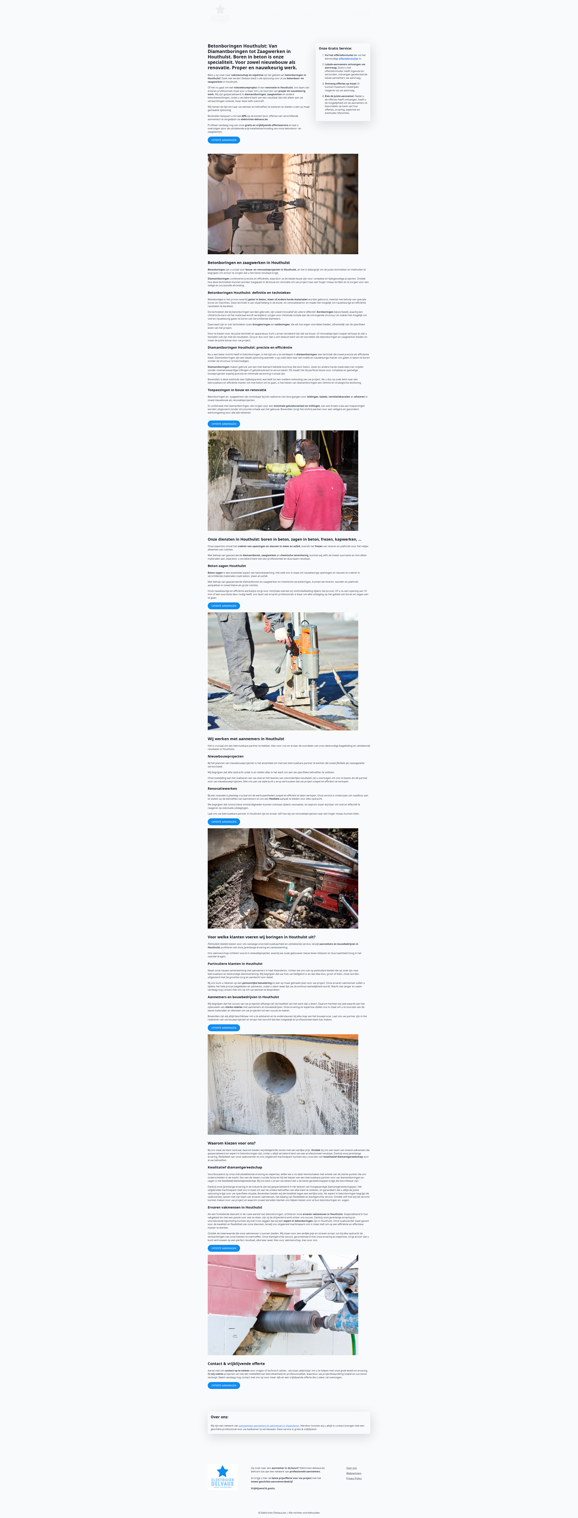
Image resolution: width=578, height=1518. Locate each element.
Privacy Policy (354, 1478)
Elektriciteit (256, 13)
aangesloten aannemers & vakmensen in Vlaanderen (269, 1425)
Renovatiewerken (302, 13)
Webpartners (353, 1473)
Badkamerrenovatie (278, 13)
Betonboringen (325, 13)
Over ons (343, 13)
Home (242, 13)
